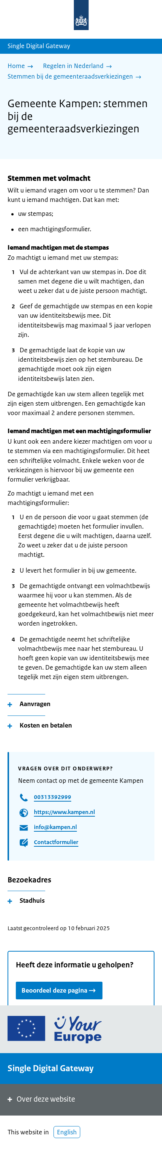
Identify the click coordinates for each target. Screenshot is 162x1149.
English (67, 1132)
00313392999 (52, 796)
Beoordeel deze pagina (54, 990)
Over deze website (46, 1099)
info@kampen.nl (55, 827)
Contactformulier (56, 842)
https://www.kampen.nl (64, 812)
